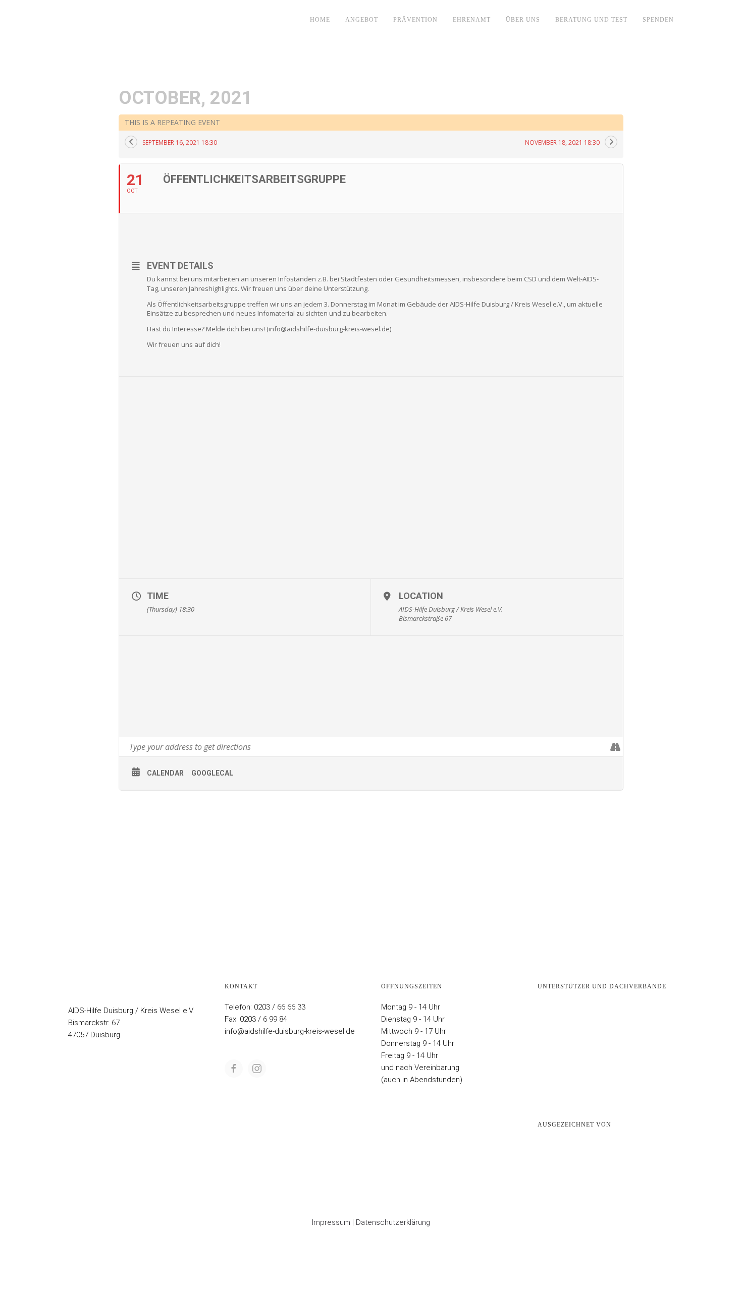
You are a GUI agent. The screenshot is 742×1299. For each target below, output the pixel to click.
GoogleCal (212, 773)
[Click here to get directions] (615, 746)
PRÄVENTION (415, 19)
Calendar (165, 773)
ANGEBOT (361, 19)
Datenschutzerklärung (393, 1222)
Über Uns (523, 19)
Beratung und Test (591, 19)
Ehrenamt (472, 19)
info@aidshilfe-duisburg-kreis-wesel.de (290, 1031)
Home (320, 19)
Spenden (658, 19)
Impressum (331, 1222)
